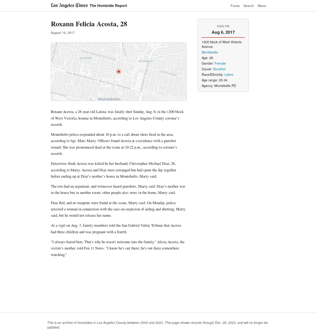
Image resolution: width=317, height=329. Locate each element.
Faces (235, 5)
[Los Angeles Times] (69, 5)
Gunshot (219, 68)
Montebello (210, 52)
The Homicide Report (108, 5)
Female (220, 63)
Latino (228, 74)
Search (248, 5)
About (262, 5)
